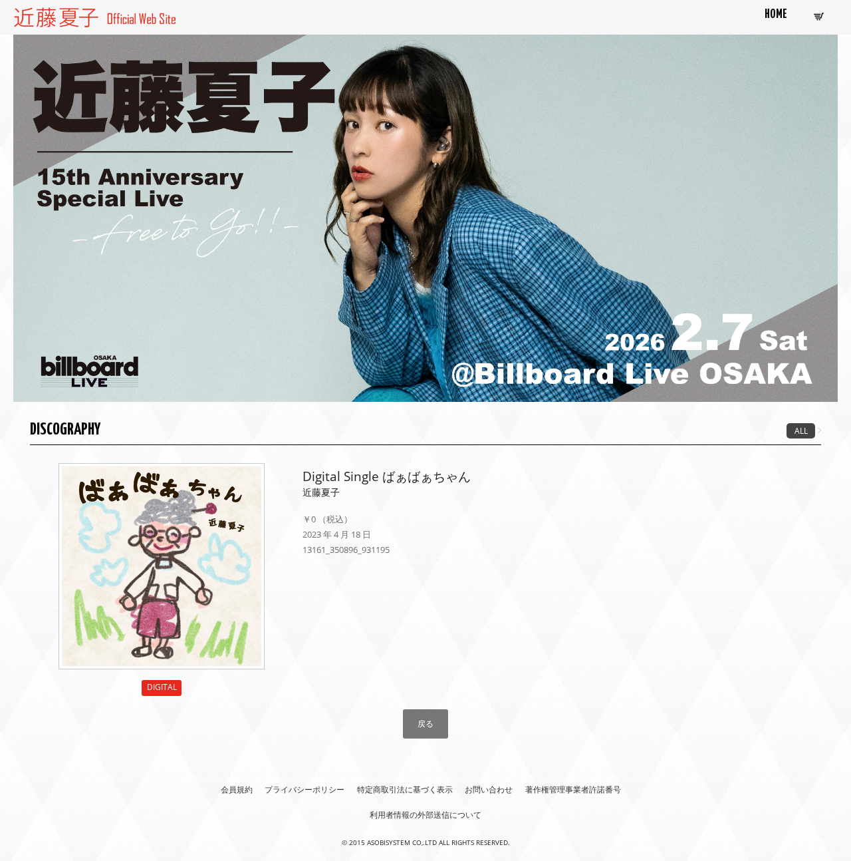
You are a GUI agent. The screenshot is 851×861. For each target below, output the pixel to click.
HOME (776, 15)
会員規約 (237, 789)
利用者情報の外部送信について (425, 814)
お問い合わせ (489, 789)
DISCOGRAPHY (65, 430)
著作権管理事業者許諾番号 (573, 789)
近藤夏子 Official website (66, 15)
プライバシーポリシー (304, 789)
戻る (425, 723)
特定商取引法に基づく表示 (405, 789)
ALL (801, 430)
